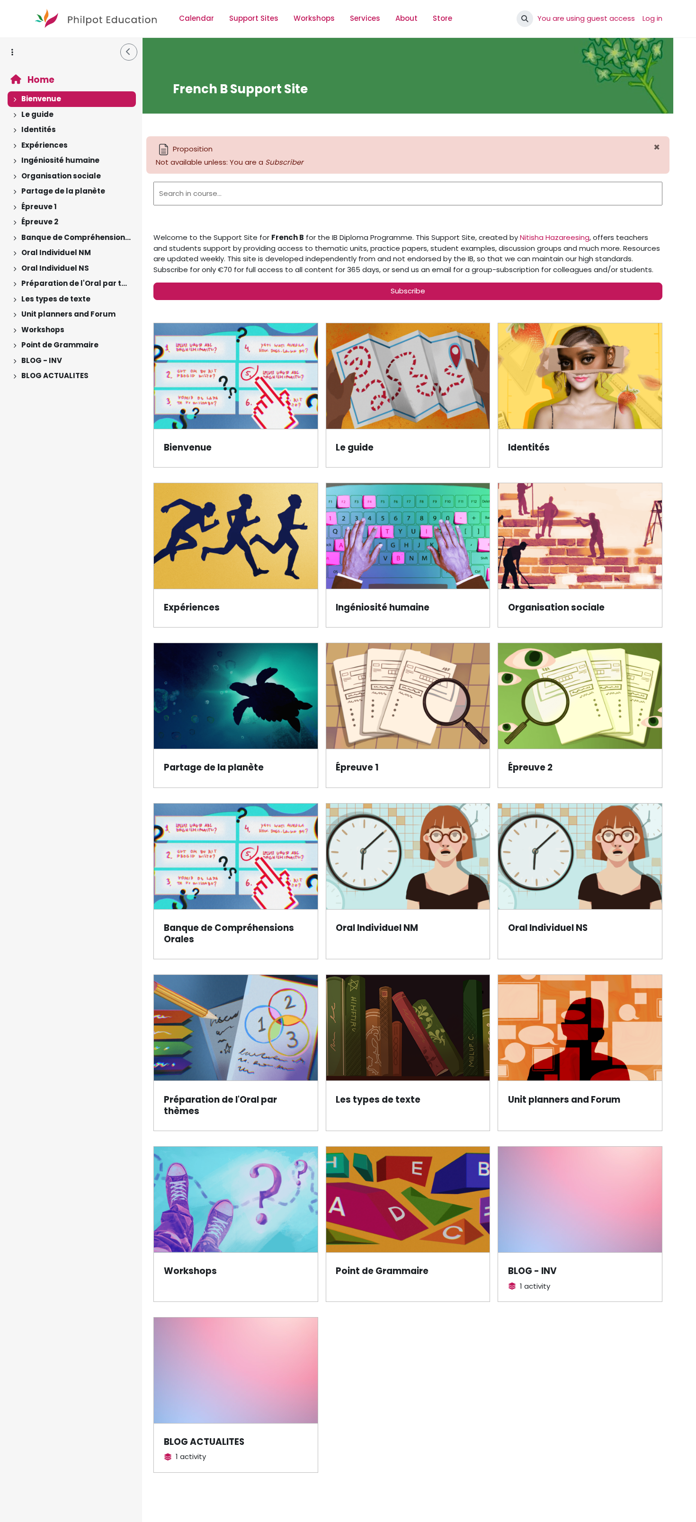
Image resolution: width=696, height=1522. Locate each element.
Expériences (44, 145)
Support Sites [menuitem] (253, 18)
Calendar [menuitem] (196, 18)
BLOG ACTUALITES (55, 375)
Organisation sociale (61, 176)
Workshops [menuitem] (314, 18)
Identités (38, 129)
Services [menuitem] (365, 18)
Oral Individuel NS (55, 268)
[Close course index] (128, 52)
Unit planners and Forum (68, 314)
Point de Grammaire (59, 345)
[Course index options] (12, 52)
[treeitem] (71, 99)
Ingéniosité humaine (60, 160)
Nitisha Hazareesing (554, 237)
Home (40, 79)
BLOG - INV (41, 360)
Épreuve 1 (39, 207)
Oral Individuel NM (56, 252)
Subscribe (408, 291)
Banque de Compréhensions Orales (76, 237)
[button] (525, 18)
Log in (652, 18)
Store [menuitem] (442, 18)
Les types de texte (55, 299)
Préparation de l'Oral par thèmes (76, 283)
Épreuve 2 (39, 222)
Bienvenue (41, 99)
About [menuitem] (406, 18)
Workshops (42, 330)
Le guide (37, 114)
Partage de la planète (63, 191)
